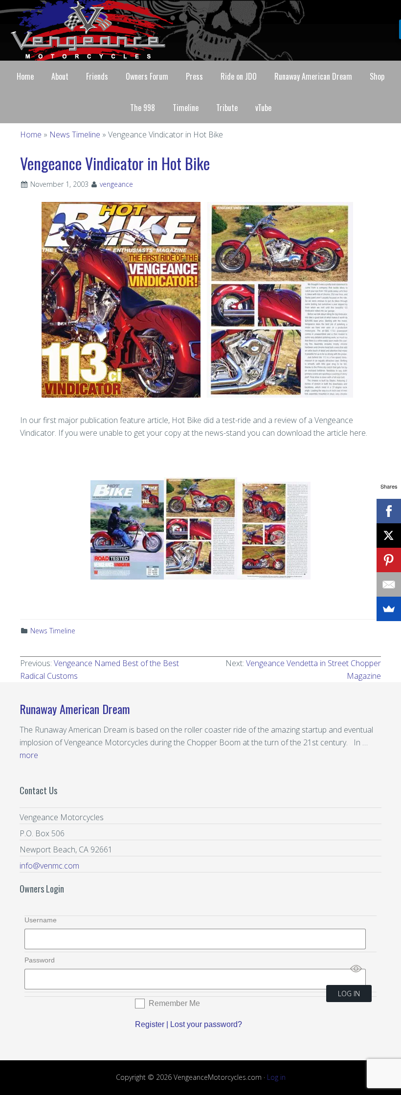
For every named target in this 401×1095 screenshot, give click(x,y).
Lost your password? (206, 1024)
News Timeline (52, 630)
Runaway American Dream (75, 708)
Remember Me (174, 1003)
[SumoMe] (389, 609)
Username (40, 920)
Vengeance (200, 30)
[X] (389, 535)
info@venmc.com (49, 865)
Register (149, 1024)
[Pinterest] (389, 560)
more (29, 755)
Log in (276, 1077)
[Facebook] (389, 511)
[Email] (389, 584)
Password (39, 960)
